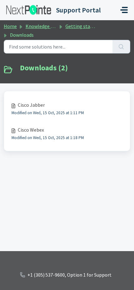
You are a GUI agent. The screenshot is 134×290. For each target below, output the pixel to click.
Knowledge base (43, 26)
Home (10, 26)
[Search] (121, 47)
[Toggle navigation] (124, 10)
